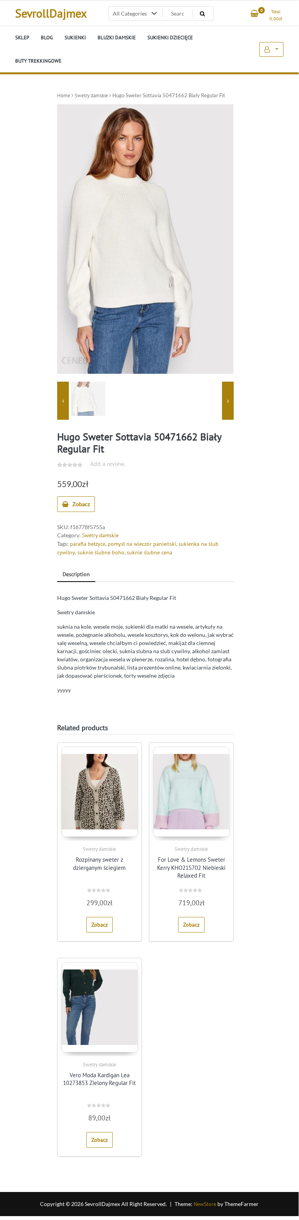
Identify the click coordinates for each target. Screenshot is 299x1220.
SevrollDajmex (51, 13)
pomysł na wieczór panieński (142, 543)
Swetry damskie (91, 95)
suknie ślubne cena (149, 552)
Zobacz (81, 504)
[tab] (76, 575)
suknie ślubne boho (100, 552)
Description (76, 574)
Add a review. (107, 464)
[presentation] (63, 401)
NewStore (205, 1204)
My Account (271, 49)
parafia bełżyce (87, 543)
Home (63, 95)
